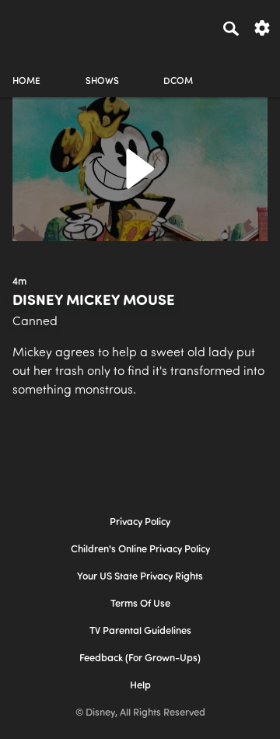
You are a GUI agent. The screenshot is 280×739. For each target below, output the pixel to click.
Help (140, 686)
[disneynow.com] (39, 25)
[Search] (231, 28)
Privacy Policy (140, 522)
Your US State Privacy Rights (140, 577)
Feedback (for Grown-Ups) (140, 658)
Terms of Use (140, 604)
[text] (19, 282)
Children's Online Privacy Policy (140, 550)
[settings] (262, 27)
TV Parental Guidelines (140, 631)
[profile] (253, 68)
